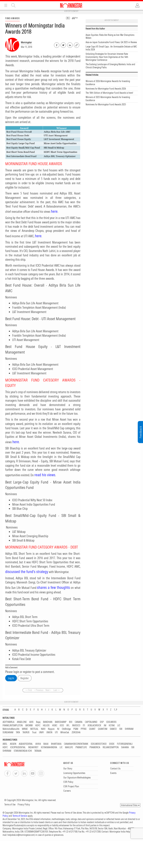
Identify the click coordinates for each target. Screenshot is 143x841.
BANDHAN (47, 722)
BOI (70, 722)
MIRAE (25, 729)
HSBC (54, 725)
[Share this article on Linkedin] (70, 44)
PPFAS (83, 729)
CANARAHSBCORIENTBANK (76, 744)
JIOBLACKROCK (94, 725)
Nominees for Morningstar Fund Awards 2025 (106, 104)
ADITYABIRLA (8, 722)
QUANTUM (102, 729)
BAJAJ (45, 744)
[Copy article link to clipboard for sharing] (76, 44)
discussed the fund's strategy (26, 571)
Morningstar (26, 42)
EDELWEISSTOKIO (99, 744)
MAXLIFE (69, 747)
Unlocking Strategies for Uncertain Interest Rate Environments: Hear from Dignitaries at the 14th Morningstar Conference (107, 57)
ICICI (62, 725)
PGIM (75, 729)
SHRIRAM (129, 729)
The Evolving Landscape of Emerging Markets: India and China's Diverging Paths (110, 66)
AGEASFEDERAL (26, 744)
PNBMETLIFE (81, 747)
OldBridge (66, 729)
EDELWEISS (111, 722)
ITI (84, 725)
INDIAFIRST (33, 747)
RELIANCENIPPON (111, 747)
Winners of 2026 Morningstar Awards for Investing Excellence (108, 83)
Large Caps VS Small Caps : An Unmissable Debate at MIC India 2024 (111, 48)
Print (76, 18)
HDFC (37, 725)
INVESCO (76, 725)
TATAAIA (37, 751)
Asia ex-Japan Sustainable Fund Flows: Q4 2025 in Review (111, 42)
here (54, 211)
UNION (49, 732)
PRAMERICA (94, 747)
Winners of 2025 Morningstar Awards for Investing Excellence (108, 99)
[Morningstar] (21, 764)
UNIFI (41, 732)
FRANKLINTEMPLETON (13, 725)
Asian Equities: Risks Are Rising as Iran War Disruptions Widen (110, 36)
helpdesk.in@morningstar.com (20, 834)
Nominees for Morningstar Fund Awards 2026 (106, 88)
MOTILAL (34, 729)
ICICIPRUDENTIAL (18, 747)
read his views (44, 474)
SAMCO (113, 729)
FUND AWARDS (12, 18)
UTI (56, 732)
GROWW (29, 725)
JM (105, 725)
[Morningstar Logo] (71, 5)
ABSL (5, 744)
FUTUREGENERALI (125, 744)
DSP (102, 722)
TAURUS (25, 732)
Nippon (51, 729)
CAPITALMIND (91, 722)
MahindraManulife (11, 729)
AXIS (31, 722)
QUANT (92, 729)
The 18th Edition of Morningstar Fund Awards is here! (109, 92)
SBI (120, 729)
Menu (6, 5)
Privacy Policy (24, 804)
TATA (18, 732)
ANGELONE (22, 722)
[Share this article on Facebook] (56, 44)
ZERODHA (76, 732)
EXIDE (111, 744)
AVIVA (38, 744)
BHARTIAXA (56, 744)
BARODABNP (60, 722)
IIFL (68, 725)
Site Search (13, 5)
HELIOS (46, 725)
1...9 (115, 709)
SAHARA (125, 747)
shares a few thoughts (53, 587)
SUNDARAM (8, 732)
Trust (34, 732)
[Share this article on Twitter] (63, 44)
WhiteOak (64, 732)
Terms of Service (20, 815)
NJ (58, 729)
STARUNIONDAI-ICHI (23, 751)
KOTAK (112, 725)
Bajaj (38, 722)
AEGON (13, 744)
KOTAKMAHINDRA (49, 747)
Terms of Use (10, 804)
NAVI (43, 729)
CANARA (78, 722)
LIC (118, 725)
